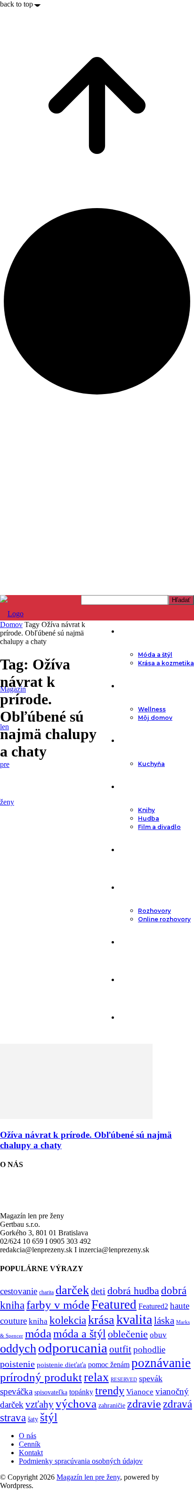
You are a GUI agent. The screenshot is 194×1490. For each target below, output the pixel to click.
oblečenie (128, 1334)
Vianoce (140, 1391)
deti (98, 1291)
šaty (33, 1419)
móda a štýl (79, 1334)
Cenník (29, 1444)
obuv (158, 1334)
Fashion (133, 631)
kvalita (134, 1319)
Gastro (131, 740)
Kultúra (131, 786)
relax (96, 1377)
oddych (18, 1348)
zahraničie (111, 1405)
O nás (27, 1436)
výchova (76, 1403)
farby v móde (57, 1304)
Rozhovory (154, 910)
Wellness (152, 709)
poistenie (17, 1364)
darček (72, 1290)
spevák (150, 1378)
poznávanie (161, 1363)
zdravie (144, 1403)
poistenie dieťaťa (61, 1365)
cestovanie (18, 1291)
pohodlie (149, 1349)
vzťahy (39, 1404)
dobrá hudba (133, 1291)
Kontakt (31, 1453)
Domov (11, 624)
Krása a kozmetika (166, 663)
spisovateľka (50, 1392)
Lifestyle (134, 686)
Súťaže (130, 1017)
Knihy (146, 809)
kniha (38, 1321)
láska (164, 1320)
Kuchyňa (151, 763)
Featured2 (153, 1306)
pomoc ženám (108, 1365)
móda (38, 1333)
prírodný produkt (41, 1377)
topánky (81, 1391)
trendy (109, 1391)
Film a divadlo (159, 826)
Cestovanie (138, 942)
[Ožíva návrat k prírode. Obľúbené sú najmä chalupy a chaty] (76, 1116)
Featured (114, 1304)
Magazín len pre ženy (88, 1477)
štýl (48, 1417)
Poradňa (134, 850)
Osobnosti (137, 887)
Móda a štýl (155, 654)
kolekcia (67, 1320)
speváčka (16, 1391)
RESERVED (124, 1379)
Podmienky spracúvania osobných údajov (81, 1461)
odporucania (72, 1347)
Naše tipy (135, 979)
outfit (120, 1349)
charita (46, 1292)
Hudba (148, 818)
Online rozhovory (164, 919)
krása (101, 1320)
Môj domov (155, 717)
